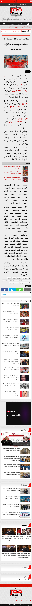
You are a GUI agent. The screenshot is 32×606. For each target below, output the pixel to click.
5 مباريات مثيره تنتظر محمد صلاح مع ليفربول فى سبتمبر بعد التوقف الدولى (12, 178)
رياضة (24, 31)
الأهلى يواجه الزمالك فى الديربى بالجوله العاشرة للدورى (10, 304)
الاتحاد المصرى (16, 122)
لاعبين (24, 103)
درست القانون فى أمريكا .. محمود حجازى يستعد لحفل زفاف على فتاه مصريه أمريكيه (11, 377)
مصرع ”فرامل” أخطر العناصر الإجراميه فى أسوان (10, 352)
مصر (7, 75)
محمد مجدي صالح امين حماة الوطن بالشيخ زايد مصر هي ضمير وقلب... (8, 538)
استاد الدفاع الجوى (20, 91)
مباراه (18, 278)
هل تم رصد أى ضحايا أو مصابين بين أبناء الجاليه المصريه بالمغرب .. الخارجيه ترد (11, 393)
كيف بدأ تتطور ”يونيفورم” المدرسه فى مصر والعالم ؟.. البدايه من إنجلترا (10, 384)
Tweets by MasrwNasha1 (25, 580)
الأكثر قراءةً (24, 485)
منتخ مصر (24, 278)
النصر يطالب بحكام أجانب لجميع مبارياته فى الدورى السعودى (12, 328)
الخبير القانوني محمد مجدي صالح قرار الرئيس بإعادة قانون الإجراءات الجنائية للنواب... (23, 555)
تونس (19, 85)
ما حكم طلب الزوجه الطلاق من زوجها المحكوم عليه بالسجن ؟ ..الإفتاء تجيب (10, 336)
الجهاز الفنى (11, 280)
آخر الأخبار (24, 430)
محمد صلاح (15, 106)
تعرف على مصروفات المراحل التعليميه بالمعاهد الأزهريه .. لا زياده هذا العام (10, 344)
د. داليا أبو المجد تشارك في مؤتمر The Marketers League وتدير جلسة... (11, 489)
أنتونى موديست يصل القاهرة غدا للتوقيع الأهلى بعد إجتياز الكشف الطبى (10, 368)
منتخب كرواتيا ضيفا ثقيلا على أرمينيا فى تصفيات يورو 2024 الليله (12, 172)
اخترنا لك (24, 525)
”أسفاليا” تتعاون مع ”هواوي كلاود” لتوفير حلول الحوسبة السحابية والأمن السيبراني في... (11, 514)
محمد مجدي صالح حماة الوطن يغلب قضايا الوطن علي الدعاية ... (8, 554)
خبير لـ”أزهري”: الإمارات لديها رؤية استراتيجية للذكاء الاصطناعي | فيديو (12, 497)
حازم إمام (23, 118)
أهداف (28, 283)
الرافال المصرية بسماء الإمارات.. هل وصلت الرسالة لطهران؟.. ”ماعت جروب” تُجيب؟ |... (10, 505)
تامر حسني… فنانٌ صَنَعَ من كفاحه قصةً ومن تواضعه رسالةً (23, 537)
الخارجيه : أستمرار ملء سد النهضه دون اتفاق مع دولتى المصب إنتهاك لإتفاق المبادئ (11, 361)
